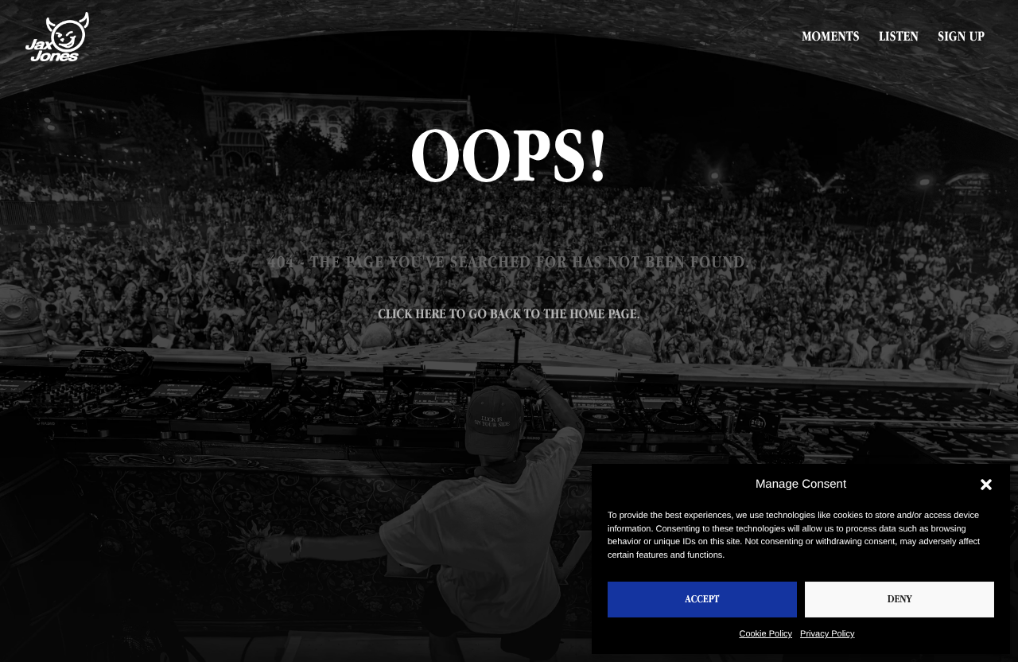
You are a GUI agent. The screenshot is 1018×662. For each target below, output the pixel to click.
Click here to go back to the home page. (508, 314)
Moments (831, 37)
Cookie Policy (765, 634)
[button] (986, 485)
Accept (703, 600)
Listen (899, 37)
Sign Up (961, 37)
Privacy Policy (827, 634)
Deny (900, 600)
